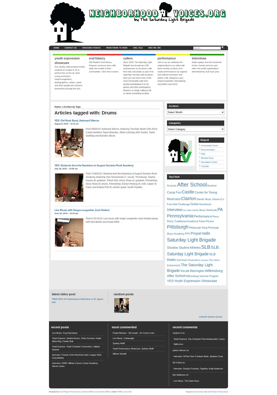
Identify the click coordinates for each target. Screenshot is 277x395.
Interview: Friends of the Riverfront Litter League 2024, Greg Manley (77, 356)
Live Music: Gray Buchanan (64, 333)
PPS (187, 233)
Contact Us (71, 48)
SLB (205, 247)
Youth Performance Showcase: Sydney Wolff (133, 348)
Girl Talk (138, 48)
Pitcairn (210, 221)
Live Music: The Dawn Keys (186, 381)
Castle (188, 191)
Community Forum (209, 145)
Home (56, 48)
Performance (203, 216)
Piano (202, 221)
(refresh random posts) (210, 317)
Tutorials (205, 166)
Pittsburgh (177, 226)
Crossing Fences (91, 48)
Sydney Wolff (119, 343)
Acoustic (172, 185)
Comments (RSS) (102, 392)
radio (206, 233)
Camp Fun (174, 192)
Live (184, 210)
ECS (222, 199)
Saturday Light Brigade (191, 239)
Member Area (207, 158)
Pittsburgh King (198, 227)
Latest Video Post (63, 294)
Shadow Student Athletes (184, 247)
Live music (193, 210)
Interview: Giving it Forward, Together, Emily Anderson (198, 368)
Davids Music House (208, 199)
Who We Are (154, 48)
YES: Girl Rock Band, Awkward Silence (76, 120)
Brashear (212, 185)
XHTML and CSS (124, 392)
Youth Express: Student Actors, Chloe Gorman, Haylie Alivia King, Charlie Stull (76, 340)
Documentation (208, 150)
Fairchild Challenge (178, 204)
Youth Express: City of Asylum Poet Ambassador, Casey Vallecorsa (199, 341)
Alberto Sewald (119, 354)
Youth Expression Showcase (195, 281)
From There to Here (117, 48)
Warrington (197, 270)
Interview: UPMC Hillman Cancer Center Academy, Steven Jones (75, 364)
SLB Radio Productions (188, 260)
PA (220, 209)
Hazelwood (205, 204)
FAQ (203, 154)
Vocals (184, 270)
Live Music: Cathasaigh (123, 338)
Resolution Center (209, 162)
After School (192, 184)
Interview (174, 210)
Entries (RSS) (88, 392)
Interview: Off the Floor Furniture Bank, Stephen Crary (198, 356)
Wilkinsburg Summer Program (202, 276)
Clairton (188, 198)
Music (202, 210)
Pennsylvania (180, 215)
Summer (205, 260)
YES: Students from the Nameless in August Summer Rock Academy (94, 165)
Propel (196, 233)
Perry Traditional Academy (182, 221)
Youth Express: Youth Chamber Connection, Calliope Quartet (76, 348)
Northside (212, 210)
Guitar (195, 204)
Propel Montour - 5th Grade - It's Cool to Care (133, 333)
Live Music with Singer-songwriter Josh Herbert (82, 210)
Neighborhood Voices (195, 392)
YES (170, 281)
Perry (215, 216)
